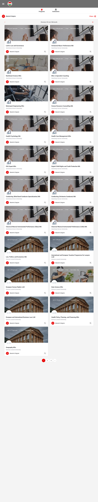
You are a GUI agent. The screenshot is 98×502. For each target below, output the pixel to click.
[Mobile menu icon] (3, 4)
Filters (91, 16)
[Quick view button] (45, 51)
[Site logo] (10, 3)
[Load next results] (93, 22)
